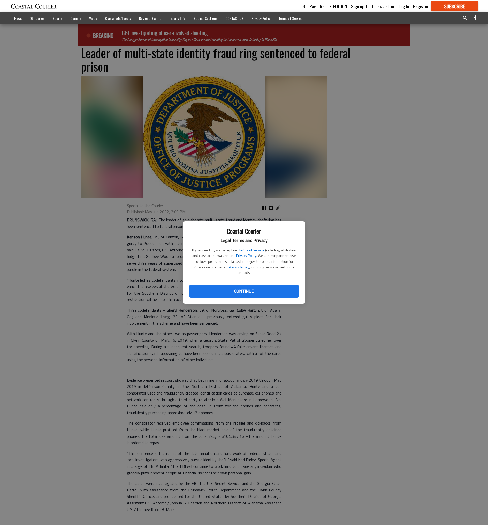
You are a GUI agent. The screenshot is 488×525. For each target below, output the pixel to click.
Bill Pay (309, 6)
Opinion (75, 18)
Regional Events (150, 18)
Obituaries (37, 18)
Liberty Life (177, 18)
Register (421, 6)
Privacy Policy (246, 255)
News (18, 18)
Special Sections (205, 18)
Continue (244, 291)
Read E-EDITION (333, 6)
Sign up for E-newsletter (372, 6)
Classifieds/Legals (118, 18)
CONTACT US (234, 18)
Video (93, 18)
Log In (404, 6)
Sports (57, 18)
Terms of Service (251, 250)
